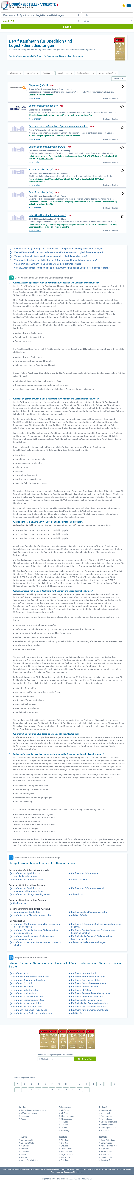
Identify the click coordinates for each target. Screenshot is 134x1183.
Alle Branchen (19, 903)
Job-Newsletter (86, 1059)
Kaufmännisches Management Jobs (89, 912)
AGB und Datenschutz (29, 1113)
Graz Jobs (65, 1143)
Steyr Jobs (105, 1149)
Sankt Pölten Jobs (108, 1140)
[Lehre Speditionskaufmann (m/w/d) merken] (122, 148)
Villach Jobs (65, 1157)
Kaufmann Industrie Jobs (25, 990)
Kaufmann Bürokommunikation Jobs (31, 976)
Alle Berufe (76, 1013)
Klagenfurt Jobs (67, 1154)
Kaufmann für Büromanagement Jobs (89, 1010)
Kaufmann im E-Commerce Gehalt (88, 888)
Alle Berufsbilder (79, 879)
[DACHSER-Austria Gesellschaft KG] (18, 149)
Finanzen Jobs (106, 1116)
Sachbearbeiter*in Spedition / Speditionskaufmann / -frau (58, 126)
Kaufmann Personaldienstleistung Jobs (90, 993)
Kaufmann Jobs (21, 973)
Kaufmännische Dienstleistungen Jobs (32, 915)
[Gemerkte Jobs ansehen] (124, 6)
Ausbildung (65, 1130)
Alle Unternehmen (67, 1116)
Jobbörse (64, 1179)
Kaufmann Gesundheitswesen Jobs (88, 983)
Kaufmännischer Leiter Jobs (27, 1003)
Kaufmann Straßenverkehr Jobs (28, 996)
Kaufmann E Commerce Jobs (27, 1006)
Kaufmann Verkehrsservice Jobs (87, 996)
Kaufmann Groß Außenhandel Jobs (88, 1006)
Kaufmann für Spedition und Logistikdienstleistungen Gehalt (28, 889)
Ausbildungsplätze (27, 1140)
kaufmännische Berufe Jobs (27, 912)
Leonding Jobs (106, 1157)
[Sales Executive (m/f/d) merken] (122, 171)
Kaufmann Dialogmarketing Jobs (29, 980)
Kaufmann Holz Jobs (23, 986)
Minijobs (64, 1127)
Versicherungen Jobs (109, 1122)
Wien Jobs (65, 1140)
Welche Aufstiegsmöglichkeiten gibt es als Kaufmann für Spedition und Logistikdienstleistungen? (62, 268)
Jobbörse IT (105, 1160)
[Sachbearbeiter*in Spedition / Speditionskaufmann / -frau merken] (122, 127)
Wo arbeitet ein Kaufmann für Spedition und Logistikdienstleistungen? (48, 264)
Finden (67, 26)
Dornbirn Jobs (106, 1143)
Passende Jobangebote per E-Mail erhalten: (55, 1055)
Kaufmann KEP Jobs (81, 990)
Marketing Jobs (107, 1125)
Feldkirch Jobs (106, 1151)
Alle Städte (65, 1113)
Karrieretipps (25, 1151)
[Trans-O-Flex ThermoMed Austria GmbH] (18, 87)
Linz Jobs (64, 1146)
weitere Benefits (46, 95)
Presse (23, 1119)
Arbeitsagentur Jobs (108, 1127)
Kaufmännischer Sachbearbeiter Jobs (89, 1003)
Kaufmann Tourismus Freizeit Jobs (30, 1010)
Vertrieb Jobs (106, 1113)
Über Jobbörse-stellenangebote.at (33, 1110)
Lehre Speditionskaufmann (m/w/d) (47, 146)
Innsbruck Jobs (66, 1151)
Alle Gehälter (77, 894)
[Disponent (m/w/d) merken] (122, 87)
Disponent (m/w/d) (39, 85)
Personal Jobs (106, 1119)
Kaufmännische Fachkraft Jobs (86, 1000)
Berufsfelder (25, 1146)
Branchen (24, 1149)
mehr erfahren (35, 98)
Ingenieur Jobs (106, 1110)
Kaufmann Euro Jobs (23, 983)
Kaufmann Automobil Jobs (84, 973)
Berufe (23, 1154)
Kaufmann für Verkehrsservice (28, 879)
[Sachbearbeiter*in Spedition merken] (122, 107)
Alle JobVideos (66, 1119)
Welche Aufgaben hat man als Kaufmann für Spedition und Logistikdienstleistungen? (55, 260)
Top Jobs (64, 1122)
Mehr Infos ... (78, 1172)
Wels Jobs (65, 1160)
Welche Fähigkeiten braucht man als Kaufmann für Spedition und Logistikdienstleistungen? (58, 252)
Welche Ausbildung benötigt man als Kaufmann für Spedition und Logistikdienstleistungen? (59, 248)
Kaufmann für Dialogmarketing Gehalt (31, 894)
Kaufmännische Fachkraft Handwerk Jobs (33, 1013)
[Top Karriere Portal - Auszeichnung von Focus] (67, 1039)
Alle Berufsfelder (79, 915)
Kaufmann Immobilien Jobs (84, 986)
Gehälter (24, 1157)
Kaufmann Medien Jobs (24, 993)
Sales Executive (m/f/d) (41, 169)
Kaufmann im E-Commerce (84, 873)
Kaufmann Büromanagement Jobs (88, 976)
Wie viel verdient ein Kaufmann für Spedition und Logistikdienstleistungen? (50, 256)
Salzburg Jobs (66, 1149)
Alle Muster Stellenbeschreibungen (88, 942)
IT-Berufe (64, 1125)
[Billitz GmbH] (18, 108)
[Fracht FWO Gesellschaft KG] (18, 128)
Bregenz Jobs (106, 1154)
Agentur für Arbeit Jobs (29, 1160)
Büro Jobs (105, 1130)
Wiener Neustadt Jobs (109, 1146)
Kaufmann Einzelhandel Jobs (85, 980)
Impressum (25, 1116)
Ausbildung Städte (27, 1143)
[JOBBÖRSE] (30, 5)
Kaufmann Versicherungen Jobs (28, 1000)
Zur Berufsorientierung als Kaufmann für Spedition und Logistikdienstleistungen (46, 56)
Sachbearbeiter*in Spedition (43, 105)
